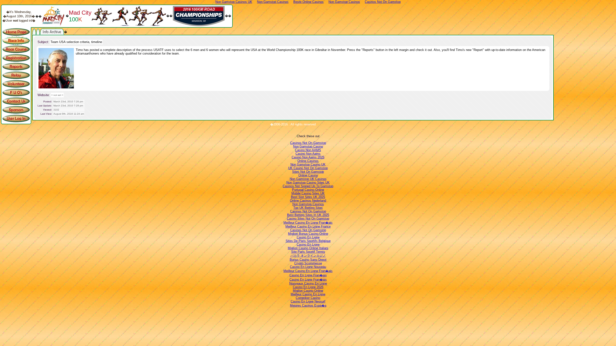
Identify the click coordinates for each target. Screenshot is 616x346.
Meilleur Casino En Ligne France (308, 226)
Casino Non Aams (308, 153)
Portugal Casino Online (308, 190)
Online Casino (308, 175)
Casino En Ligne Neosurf (308, 301)
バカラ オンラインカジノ (308, 255)
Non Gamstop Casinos (308, 204)
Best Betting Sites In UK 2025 (308, 215)
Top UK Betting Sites (308, 208)
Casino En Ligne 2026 (308, 287)
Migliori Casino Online (308, 290)
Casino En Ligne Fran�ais (308, 275)
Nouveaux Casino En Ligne (308, 283)
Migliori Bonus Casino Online (308, 233)
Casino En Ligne (308, 237)
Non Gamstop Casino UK (308, 164)
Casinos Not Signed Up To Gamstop (308, 186)
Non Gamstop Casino (308, 146)
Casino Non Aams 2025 (308, 157)
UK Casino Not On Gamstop (308, 168)
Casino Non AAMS (308, 150)
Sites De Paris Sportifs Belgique (308, 241)
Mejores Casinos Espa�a (308, 305)
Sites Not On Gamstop (308, 171)
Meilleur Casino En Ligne (308, 294)
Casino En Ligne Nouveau (308, 267)
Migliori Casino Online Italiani (308, 248)
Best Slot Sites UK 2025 (308, 197)
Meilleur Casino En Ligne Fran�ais (308, 222)
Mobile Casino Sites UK (308, 193)
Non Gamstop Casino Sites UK (308, 182)
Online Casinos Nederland (308, 200)
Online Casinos (308, 161)
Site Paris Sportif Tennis (308, 251)
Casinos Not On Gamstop (308, 143)
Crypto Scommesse (308, 263)
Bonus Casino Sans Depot (308, 259)
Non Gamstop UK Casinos (308, 179)
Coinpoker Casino (308, 298)
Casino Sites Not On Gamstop (308, 218)
